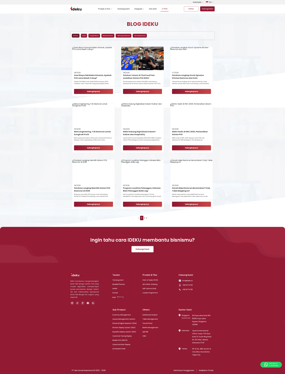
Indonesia (197, 2)
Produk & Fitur (104, 9)
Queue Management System (123, 319)
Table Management (150, 319)
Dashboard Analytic (150, 315)
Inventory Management (121, 315)
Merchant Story (108, 36)
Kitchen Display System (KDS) (123, 327)
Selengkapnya (93, 91)
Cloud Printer (147, 323)
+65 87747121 (187, 285)
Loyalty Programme (150, 293)
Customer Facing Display (122, 336)
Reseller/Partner (118, 284)
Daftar (191, 9)
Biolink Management (150, 327)
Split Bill (145, 332)
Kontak (115, 293)
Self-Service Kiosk (149, 288)
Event (84, 36)
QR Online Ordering (149, 284)
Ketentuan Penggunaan (184, 370)
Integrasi (138, 9)
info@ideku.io (187, 280)
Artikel (164, 8)
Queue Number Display (121, 344)
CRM (144, 336)
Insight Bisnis (94, 36)
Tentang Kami (123, 9)
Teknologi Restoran (123, 36)
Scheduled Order (119, 348)
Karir (114, 297)
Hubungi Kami (207, 9)
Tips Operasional (140, 36)
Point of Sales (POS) (150, 280)
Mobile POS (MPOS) (119, 340)
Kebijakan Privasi (206, 370)
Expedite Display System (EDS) (124, 332)
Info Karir (153, 9)
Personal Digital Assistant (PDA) (124, 323)
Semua (75, 36)
